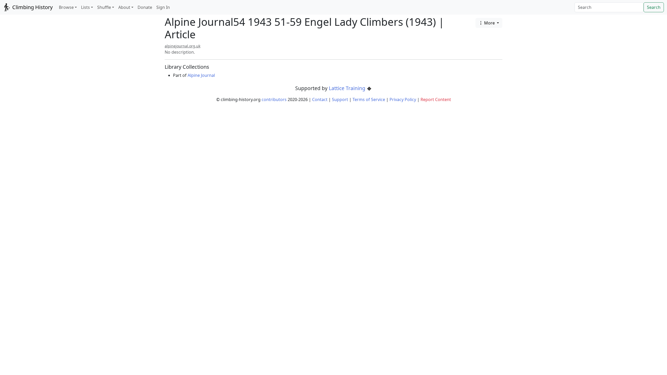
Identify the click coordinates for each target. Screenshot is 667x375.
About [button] (124, 7)
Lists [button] (85, 7)
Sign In (163, 7)
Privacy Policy (403, 99)
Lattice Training (348, 88)
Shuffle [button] (104, 7)
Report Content (436, 99)
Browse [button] (66, 7)
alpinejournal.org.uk (182, 45)
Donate (145, 7)
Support (340, 99)
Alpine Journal (201, 75)
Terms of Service (369, 99)
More (489, 23)
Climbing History (32, 7)
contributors (274, 99)
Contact (320, 99)
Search (653, 7)
